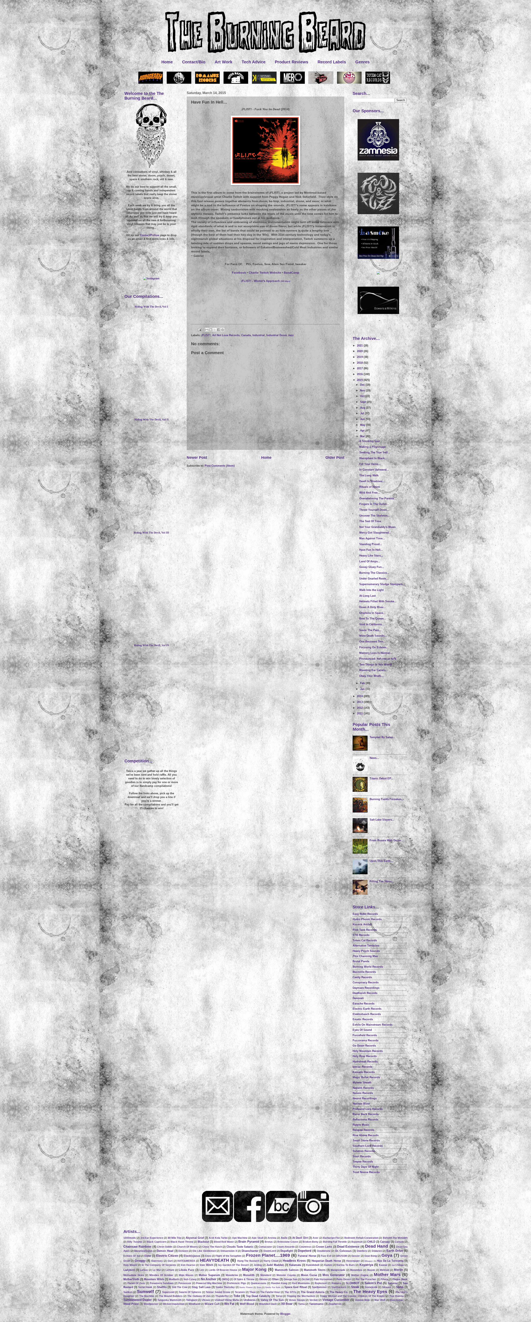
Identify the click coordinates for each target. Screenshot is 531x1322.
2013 (360, 702)
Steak (355, 1287)
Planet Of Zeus (136, 1283)
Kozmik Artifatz (362, 924)
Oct (362, 396)
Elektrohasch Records (367, 1014)
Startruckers (338, 1287)
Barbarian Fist (331, 1238)
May (363, 424)
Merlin (398, 1269)
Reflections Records (365, 1119)
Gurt (170, 1261)
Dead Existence (348, 1246)
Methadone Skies (133, 1275)
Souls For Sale (272, 1287)
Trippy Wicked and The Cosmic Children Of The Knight (352, 1296)
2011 (360, 713)
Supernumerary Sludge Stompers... (382, 584)
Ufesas (206, 1300)
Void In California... (371, 624)
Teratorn (240, 1292)
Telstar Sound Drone (218, 1292)
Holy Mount (130, 1265)
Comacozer (265, 1247)
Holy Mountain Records (368, 1051)
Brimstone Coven (287, 1242)
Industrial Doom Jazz (280, 335)
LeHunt (170, 1270)
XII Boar (287, 1303)
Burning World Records (368, 966)
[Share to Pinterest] (222, 330)
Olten (275, 1279)
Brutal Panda (361, 961)
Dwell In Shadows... (372, 481)
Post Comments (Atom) (220, 465)
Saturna (393, 1283)
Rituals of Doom (369, 486)
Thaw (252, 1292)
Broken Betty (310, 1242)
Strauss (386, 1287)
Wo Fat (229, 1303)
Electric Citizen (167, 1255)
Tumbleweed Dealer (137, 1299)
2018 (360, 362)
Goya (386, 1255)
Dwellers (362, 1251)
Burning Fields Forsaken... (387, 799)
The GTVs (290, 1292)
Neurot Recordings (365, 1098)
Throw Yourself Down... (374, 509)
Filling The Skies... (382, 881)
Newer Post (197, 457)
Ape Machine (239, 1238)
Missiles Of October (161, 1275)
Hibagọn (368, 1261)
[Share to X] (215, 330)
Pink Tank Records (365, 929)
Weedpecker (151, 1304)
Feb (363, 683)
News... (374, 757)
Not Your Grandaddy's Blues (377, 527)
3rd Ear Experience (151, 1238)
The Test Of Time (370, 521)
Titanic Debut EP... (381, 778)
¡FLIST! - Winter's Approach (265, 281)
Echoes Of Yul (131, 1256)
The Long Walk (369, 475)
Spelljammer (319, 1287)
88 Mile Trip (174, 1238)
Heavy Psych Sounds (366, 951)
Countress (305, 1247)
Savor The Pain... (370, 630)
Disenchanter (250, 1250)
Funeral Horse (307, 1255)
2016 (360, 374)
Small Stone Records (366, 1140)
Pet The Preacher (366, 1279)
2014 (360, 696)
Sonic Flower (246, 1287)
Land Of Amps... (369, 561)
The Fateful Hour (270, 1292)
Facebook (239, 272)
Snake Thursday (225, 1287)
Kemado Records (364, 1072)
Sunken (127, 1292)
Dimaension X (228, 1251)
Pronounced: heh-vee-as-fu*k (377, 658)
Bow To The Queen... (372, 618)
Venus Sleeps (297, 1300)
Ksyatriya (366, 1264)
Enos (208, 1256)
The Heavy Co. (339, 1292)
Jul (362, 413)
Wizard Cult (212, 1303)
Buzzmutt (357, 1242)
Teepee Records (363, 1161)
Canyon (399, 1242)
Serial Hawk (145, 1287)
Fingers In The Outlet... (374, 504)
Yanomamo (316, 1303)
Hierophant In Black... (373, 458)
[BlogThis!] (211, 330)
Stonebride (371, 1287)
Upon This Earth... (381, 860)
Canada (246, 335)
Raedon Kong (279, 1283)
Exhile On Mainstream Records (372, 1024)
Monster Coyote (286, 1275)
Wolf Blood (247, 1303)
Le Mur (157, 1270)
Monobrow (232, 1275)
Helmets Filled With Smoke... (378, 601)
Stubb (400, 1287)
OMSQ (225, 1279)
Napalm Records (363, 1087)
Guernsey (157, 1261)
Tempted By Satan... (382, 737)
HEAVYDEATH (214, 1260)
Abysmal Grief (195, 1237)
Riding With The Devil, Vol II (151, 419)
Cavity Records (362, 977)
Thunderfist (222, 1296)
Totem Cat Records (365, 940)
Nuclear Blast (361, 1103)
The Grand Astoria (312, 1292)
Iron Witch (206, 1264)
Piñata (384, 1279)
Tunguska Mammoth (169, 1300)
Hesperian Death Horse (326, 1260)
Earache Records (363, 1003)
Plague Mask (400, 1279)
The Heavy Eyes (370, 1291)
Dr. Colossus (343, 1250)
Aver (315, 1238)
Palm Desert (343, 1279)
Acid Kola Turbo (218, 1238)
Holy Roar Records (365, 1056)
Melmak (384, 1270)
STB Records (361, 935)
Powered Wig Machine (209, 1283)
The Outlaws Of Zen (199, 1296)
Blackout (203, 1241)
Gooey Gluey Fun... (371, 567)
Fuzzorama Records (365, 1040)
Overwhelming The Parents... (378, 498)
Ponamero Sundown (162, 1283)
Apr (362, 430)
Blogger (285, 1313)
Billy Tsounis (134, 1242)
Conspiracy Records (366, 982)
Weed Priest (131, 1303)
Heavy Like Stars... (371, 555)
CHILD (371, 1241)
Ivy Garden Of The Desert (233, 1265)
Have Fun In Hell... (371, 549)
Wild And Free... (369, 492)
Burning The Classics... (374, 572)
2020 (360, 351)
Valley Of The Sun (272, 1299)
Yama (301, 1304)
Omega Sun (290, 1279)
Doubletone (324, 1251)
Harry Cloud (271, 1261)
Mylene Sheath (362, 1082)
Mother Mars (387, 1274)
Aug (363, 407)
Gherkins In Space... (372, 613)
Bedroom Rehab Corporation (361, 1238)
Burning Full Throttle (335, 1242)
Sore (259, 1287)
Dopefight (286, 1250)
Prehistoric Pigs (236, 1283)
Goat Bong (370, 1256)
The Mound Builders (171, 1296)
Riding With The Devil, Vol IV (151, 645)
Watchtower (397, 1300)
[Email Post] (199, 329)
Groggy (140, 1260)
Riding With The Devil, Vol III (151, 532)
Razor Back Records (366, 1114)
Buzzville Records (364, 971)
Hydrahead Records (365, 1061)
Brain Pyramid (248, 1241)
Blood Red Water (224, 1242)
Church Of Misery (187, 1247)
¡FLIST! (206, 335)
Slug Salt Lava (201, 1287)
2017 (360, 368)
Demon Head (165, 1250)
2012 (360, 707)
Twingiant (191, 1300)
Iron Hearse (188, 1265)
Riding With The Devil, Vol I (151, 306)
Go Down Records (364, 1045)
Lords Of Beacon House (223, 1270)
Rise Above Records (366, 1135)
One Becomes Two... (372, 641)
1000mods (129, 1238)
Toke (236, 1296)
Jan (362, 689)
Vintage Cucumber (335, 1299)
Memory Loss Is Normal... (375, 652)
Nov (363, 390)
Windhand (194, 1304)
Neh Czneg (190, 1279)
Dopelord (304, 1250)
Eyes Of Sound (362, 1029)
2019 (360, 357)
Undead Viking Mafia (227, 1300)
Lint (202, 1270)
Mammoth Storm (315, 1269)
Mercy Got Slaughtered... (375, 532)
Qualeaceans (258, 1283)
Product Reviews (291, 62)
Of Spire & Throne (244, 1279)
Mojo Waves (186, 1275)
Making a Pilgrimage (372, 446)
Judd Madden (275, 1264)
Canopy (385, 1241)
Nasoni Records (363, 1093)
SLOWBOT (352, 1283)
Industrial (258, 335)
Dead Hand (376, 1246)
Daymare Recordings (366, 987)
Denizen (183, 1251)
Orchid (305, 1279)
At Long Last (367, 595)
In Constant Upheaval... (374, 469)
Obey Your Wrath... (371, 675)
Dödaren (377, 1251)
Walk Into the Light (371, 590)
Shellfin (162, 1287)
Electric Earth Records (367, 1008)
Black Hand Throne (182, 1242)
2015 (360, 380)
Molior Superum (209, 1275)
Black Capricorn (156, 1242)
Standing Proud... (370, 544)
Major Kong (254, 1269)
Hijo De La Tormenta (390, 1260)
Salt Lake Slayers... (382, 819)
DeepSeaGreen (143, 1251)
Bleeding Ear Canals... (373, 670)
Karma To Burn (345, 1265)
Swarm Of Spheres (190, 1292)
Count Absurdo (286, 1247)
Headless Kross (294, 1260)
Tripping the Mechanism (301, 1296)
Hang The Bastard (248, 1261)
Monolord (265, 1275)
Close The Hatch (212, 1247)
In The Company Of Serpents (159, 1265)
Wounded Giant (268, 1304)
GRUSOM (341, 1256)
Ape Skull (257, 1238)
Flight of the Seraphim (228, 1256)
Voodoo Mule (362, 1300)
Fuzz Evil (326, 1256)
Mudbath (174, 1279)
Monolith (249, 1275)
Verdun (313, 1300)
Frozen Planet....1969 (268, 1255)
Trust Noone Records (366, 1172)
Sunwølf (145, 1291)
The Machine (146, 1296)
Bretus (269, 1242)
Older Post (334, 457)
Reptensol (321, 1283)
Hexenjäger (353, 1261)
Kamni (328, 1265)
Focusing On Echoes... (374, 647)
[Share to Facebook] (219, 330)
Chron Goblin (164, 1247)
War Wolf (379, 1300)
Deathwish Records (365, 993)
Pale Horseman (323, 1279)
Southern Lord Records (368, 1145)
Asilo (284, 1237)
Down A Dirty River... (372, 607)
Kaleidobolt (312, 1265)
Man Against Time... (372, 538)
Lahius (144, 1270)
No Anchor (208, 1279)
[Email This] (207, 330)
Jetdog (258, 1265)
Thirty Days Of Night (366, 1166)
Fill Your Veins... (370, 464)
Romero (336, 1283)
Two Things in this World (375, 664)
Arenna (272, 1238)
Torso (279, 1296)
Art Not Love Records (226, 335)
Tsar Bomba (396, 1296)
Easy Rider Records (365, 913)
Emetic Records (363, 1019)
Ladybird (129, 1269)
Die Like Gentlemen (204, 1251)
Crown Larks (324, 1246)
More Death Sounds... (373, 635)
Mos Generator (334, 1275)
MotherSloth (131, 1279)
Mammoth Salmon (287, 1269)
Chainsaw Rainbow (137, 1246)
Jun (363, 419)
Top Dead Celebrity (258, 1296)
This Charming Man (365, 956)
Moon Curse (309, 1275)
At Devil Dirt (300, 1237)
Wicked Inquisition (173, 1304)
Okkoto (263, 1279)
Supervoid (168, 1292)
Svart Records (362, 1156)
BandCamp (291, 272)
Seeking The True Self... (374, 452)
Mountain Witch (154, 1279)
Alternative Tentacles (366, 945)
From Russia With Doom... (387, 840)
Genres (362, 62)
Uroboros (250, 1299)
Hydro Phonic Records (367, 919)
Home (167, 62)
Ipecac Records (362, 1066)
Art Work (223, 62)
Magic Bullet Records (366, 1077)
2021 (360, 345)
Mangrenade (338, 1270)
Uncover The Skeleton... (374, 515)
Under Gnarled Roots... (374, 578)
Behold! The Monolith (395, 1238)
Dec (363, 384)
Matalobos (356, 1270)
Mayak (371, 1270)
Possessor (184, 1283)
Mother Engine (360, 1275)
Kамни (383, 1265)
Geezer (355, 1256)
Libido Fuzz (186, 1269)
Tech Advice (254, 62)
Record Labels (332, 62)
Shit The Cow (179, 1287)
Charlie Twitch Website (265, 272)
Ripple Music (361, 1124)
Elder (147, 1255)
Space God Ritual (295, 1287)
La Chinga (398, 1265)
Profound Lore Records (368, 1109)
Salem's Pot (373, 1283)
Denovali (358, 998)
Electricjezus (192, 1255)
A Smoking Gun (369, 441)
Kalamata (295, 1264)
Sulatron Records (364, 1151)
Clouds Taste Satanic (240, 1246)
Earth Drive (394, 1250)
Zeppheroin (335, 1304)
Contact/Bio (193, 62)
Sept (363, 401)
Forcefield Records (365, 1035)
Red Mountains (301, 1283)
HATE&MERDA (186, 1261)
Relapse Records (363, 1129)
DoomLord (269, 1251)
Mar (363, 436)
